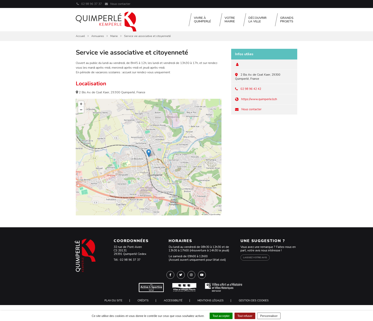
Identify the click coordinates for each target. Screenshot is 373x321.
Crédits (143, 300)
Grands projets (286, 20)
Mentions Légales (211, 300)
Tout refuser (244, 316)
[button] (148, 153)
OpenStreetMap (215, 214)
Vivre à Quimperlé (202, 20)
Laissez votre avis (255, 257)
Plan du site (113, 300)
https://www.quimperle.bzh (259, 99)
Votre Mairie (230, 20)
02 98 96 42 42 (251, 89)
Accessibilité (173, 300)
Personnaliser (269, 316)
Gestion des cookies (254, 300)
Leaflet (205, 214)
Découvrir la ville (257, 20)
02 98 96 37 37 (130, 260)
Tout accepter (221, 316)
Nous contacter (119, 4)
